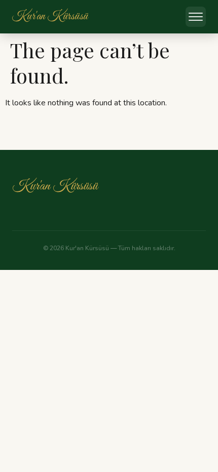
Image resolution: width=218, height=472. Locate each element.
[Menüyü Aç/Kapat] (196, 17)
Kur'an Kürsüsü (54, 186)
